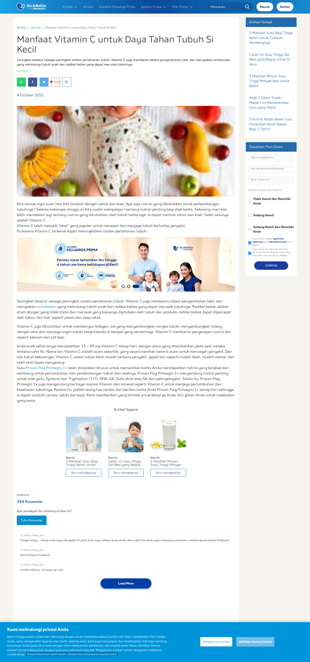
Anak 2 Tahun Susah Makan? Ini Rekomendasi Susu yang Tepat (269, 102)
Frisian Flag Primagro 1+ (46, 367)
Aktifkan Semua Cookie (255, 641)
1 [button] (123, 286)
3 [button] (136, 286)
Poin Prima (180, 7)
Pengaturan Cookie (216, 641)
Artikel (88, 7)
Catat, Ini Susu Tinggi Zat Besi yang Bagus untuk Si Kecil (269, 59)
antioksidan (47, 306)
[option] (126, 264)
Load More (126, 583)
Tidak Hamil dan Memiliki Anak (272, 201)
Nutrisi (36, 27)
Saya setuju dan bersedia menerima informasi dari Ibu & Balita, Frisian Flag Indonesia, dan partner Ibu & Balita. (271, 252)
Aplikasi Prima (151, 7)
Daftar (285, 7)
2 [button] (128, 286)
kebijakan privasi (277, 242)
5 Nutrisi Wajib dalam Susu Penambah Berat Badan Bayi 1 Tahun (270, 124)
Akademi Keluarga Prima (117, 7)
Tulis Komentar (31, 520)
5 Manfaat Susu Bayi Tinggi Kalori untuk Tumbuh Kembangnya (271, 38)
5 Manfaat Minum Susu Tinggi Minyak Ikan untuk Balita (269, 81)
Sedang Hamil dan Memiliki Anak (273, 229)
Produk (67, 7)
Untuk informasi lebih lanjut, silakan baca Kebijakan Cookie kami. (72, 654)
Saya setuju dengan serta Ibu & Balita (272, 241)
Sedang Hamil (263, 215)
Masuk (265, 7)
